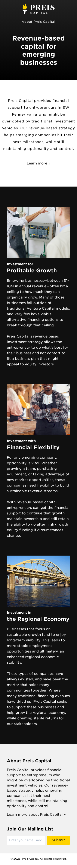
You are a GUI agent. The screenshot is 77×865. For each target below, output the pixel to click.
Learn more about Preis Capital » (36, 814)
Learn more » (38, 163)
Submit (58, 840)
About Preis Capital (38, 21)
